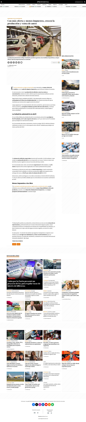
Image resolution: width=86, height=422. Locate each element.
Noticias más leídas (13, 256)
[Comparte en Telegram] (19, 62)
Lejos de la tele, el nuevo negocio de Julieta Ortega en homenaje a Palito (33, 365)
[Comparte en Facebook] (8, 62)
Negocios (55, 4)
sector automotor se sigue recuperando (24, 87)
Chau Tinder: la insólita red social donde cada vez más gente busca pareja (32, 386)
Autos (14, 18)
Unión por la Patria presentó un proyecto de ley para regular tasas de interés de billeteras (23, 283)
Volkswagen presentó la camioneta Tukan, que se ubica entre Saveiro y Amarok (70, 94)
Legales (49, 4)
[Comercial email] (48, 413)
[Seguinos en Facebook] (33, 404)
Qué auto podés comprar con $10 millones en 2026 (70, 114)
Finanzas (38, 4)
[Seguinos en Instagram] (39, 404)
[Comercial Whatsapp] (51, 413)
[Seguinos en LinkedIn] (43, 404)
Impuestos (44, 4)
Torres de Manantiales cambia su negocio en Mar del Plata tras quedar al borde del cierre (51, 315)
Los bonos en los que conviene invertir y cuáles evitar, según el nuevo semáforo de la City (51, 294)
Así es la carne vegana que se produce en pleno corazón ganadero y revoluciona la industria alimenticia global (14, 315)
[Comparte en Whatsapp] (14, 62)
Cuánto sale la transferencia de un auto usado (70, 72)
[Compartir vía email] (21, 62)
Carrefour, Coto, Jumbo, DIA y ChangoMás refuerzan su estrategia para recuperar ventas (15, 345)
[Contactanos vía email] (34, 412)
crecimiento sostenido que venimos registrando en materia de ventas (31, 186)
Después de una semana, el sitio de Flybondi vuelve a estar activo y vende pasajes (15, 386)
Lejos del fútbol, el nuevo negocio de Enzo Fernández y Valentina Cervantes (14, 365)
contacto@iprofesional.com (43, 418)
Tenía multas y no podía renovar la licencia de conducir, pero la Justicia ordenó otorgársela (70, 157)
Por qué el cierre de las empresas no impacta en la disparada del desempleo (51, 375)
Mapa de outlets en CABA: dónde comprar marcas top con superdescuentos (70, 365)
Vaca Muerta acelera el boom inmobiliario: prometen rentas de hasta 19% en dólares (51, 304)
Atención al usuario (36, 410)
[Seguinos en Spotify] (52, 404)
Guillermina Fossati (12, 65)
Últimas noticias (22, 4)
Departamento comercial (50, 410)
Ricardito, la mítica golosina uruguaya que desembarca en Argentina (51, 344)
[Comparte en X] (11, 62)
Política (33, 4)
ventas (14, 244)
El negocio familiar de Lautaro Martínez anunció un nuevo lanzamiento (33, 315)
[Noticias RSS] (49, 404)
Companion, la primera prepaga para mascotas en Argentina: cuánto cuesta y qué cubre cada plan (70, 295)
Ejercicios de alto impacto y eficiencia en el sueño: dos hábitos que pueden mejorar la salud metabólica (33, 295)
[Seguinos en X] (36, 404)
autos (18, 244)
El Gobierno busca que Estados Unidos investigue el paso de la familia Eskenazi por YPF (51, 283)
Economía (28, 4)
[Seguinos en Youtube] (46, 404)
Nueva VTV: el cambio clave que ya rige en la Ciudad (70, 135)
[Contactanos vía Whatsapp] (37, 412)
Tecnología (61, 4)
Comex (66, 4)
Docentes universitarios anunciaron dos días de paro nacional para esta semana (15, 294)
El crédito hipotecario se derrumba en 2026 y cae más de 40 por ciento (51, 364)
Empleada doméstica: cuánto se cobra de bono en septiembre (33, 343)
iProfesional (10, 18)
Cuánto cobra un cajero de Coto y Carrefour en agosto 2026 (51, 353)
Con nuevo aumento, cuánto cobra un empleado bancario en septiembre (51, 385)
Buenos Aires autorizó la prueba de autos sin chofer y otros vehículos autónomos (52, 273)
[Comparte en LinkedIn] (16, 62)
